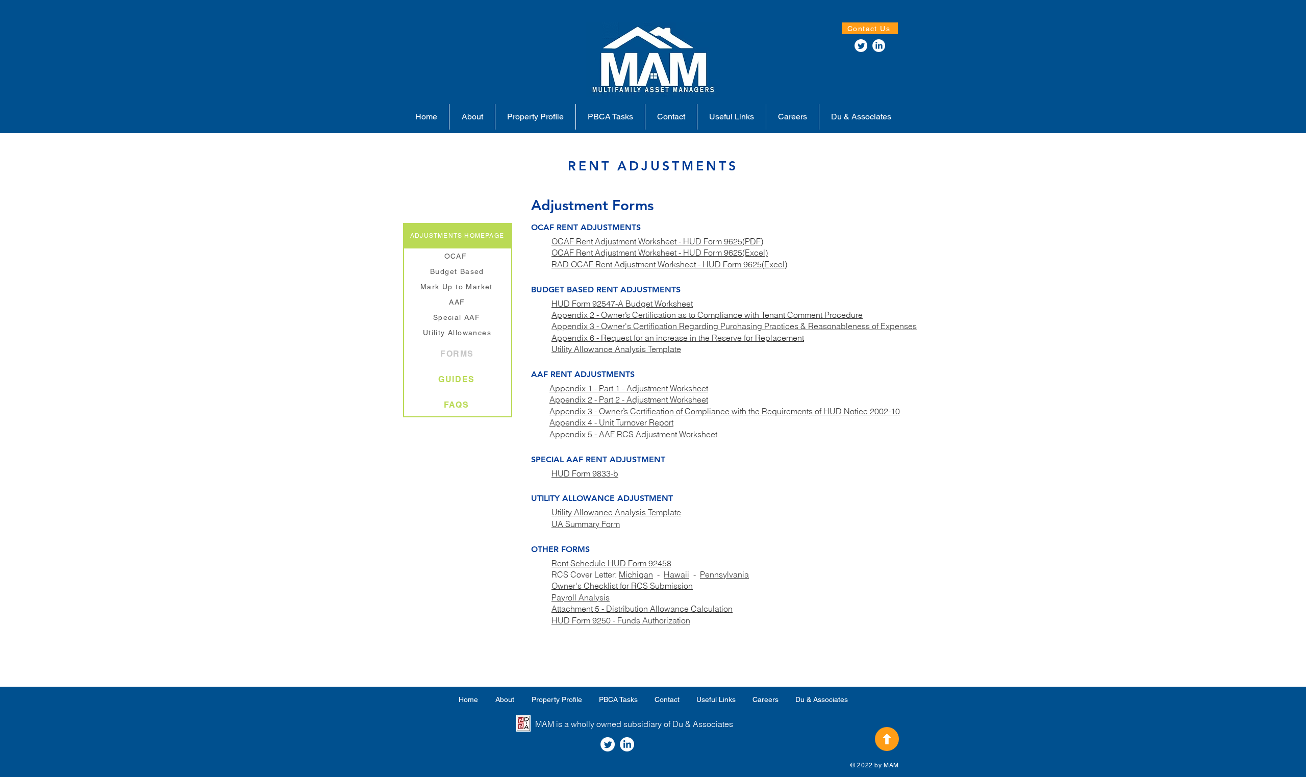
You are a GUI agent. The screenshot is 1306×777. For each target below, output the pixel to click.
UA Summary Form (585, 524)
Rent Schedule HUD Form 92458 (611, 563)
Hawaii (676, 574)
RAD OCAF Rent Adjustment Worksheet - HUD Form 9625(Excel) (669, 264)
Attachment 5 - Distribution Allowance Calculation (642, 609)
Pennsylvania (724, 574)
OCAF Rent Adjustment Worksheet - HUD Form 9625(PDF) (657, 241)
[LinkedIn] (878, 45)
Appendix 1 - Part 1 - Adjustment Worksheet (628, 388)
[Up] (887, 739)
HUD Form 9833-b (584, 473)
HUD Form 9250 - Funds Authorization (620, 620)
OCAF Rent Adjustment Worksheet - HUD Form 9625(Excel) (659, 252)
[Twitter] (861, 45)
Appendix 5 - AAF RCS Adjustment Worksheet (633, 434)
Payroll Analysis (580, 597)
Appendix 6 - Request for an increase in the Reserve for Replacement (677, 338)
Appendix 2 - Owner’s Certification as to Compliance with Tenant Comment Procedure (707, 315)
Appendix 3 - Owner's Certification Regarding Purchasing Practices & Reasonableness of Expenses (734, 326)
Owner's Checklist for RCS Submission (622, 586)
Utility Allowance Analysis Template (616, 349)
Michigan (636, 574)
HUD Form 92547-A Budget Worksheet (622, 303)
